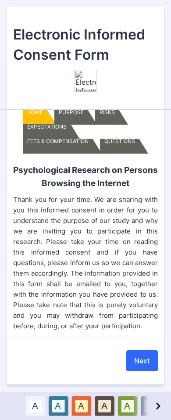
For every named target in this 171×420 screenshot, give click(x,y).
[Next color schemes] (157, 406)
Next (142, 360)
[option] (35, 406)
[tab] (35, 117)
